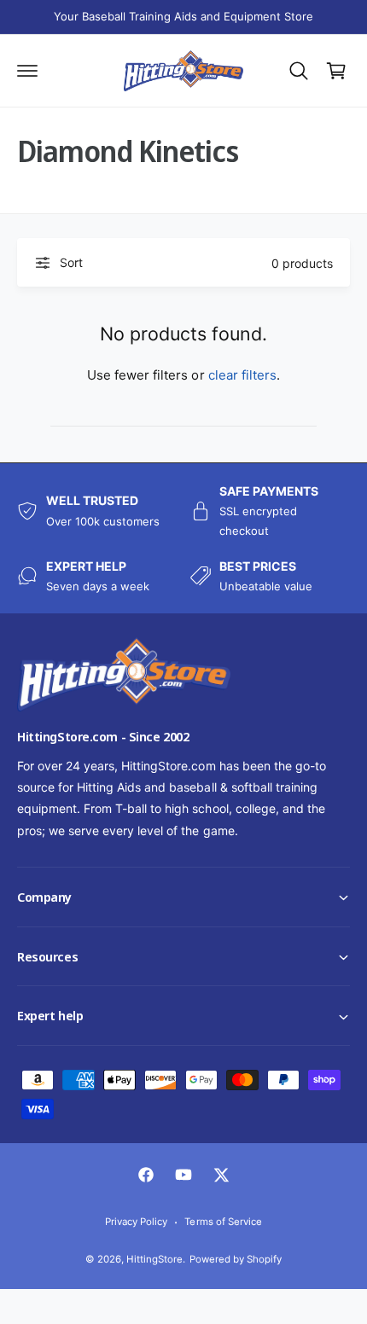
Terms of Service (222, 1222)
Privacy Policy (136, 1222)
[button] (1, 1323)
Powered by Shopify (235, 1259)
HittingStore (154, 1259)
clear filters (242, 375)
